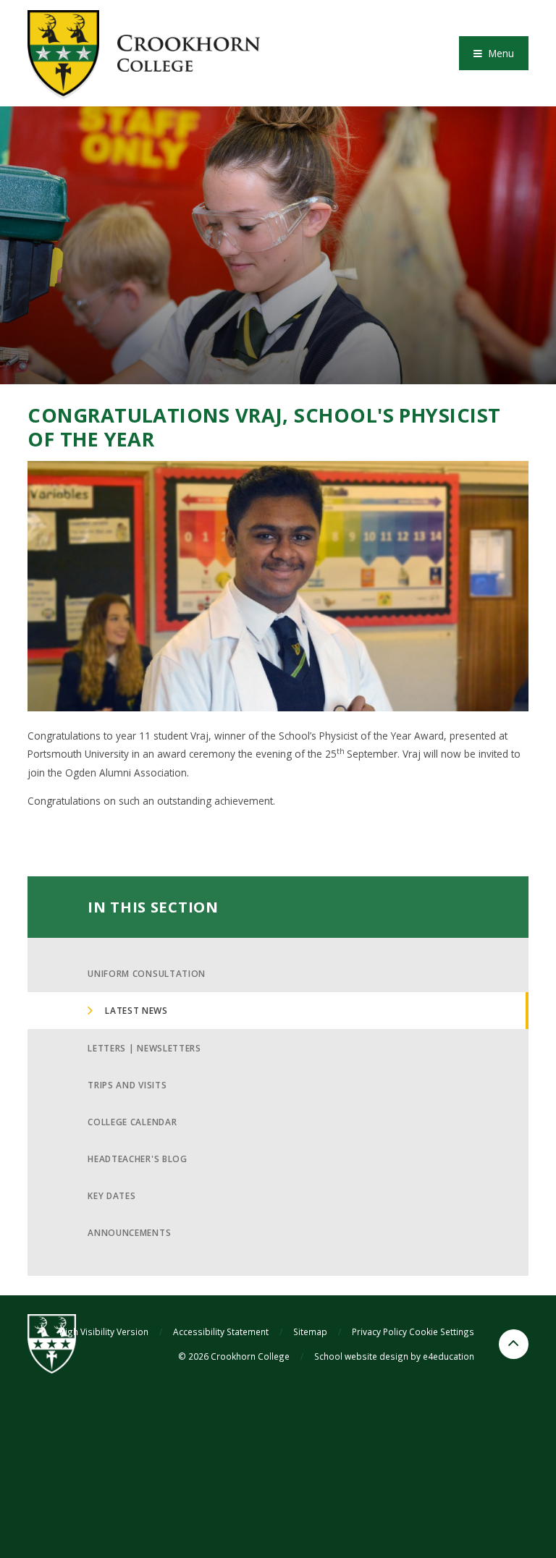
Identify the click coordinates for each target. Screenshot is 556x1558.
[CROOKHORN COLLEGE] (144, 53)
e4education (448, 1356)
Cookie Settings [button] (441, 1331)
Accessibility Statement (221, 1331)
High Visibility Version (103, 1331)
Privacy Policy (379, 1331)
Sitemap (310, 1331)
